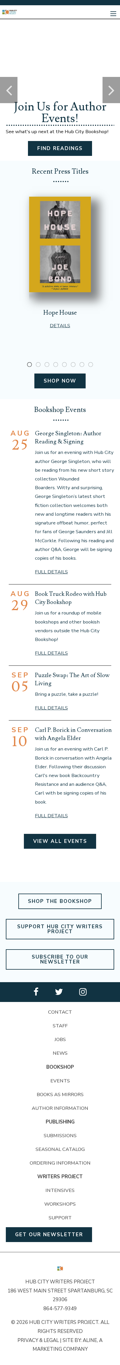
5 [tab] (64, 365)
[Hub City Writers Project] (9, 11)
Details (60, 325)
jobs (60, 1039)
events (60, 1080)
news (60, 1053)
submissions (60, 1135)
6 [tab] (73, 365)
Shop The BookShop (60, 901)
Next (111, 90)
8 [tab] (90, 365)
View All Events (60, 841)
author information (60, 1108)
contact (60, 1012)
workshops (60, 1204)
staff (60, 1025)
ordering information (60, 1163)
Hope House (60, 313)
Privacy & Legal (38, 1340)
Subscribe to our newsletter (60, 959)
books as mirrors (60, 1094)
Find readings (60, 148)
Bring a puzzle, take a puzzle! (66, 694)
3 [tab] (47, 365)
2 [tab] (38, 365)
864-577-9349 (60, 1308)
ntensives (61, 1190)
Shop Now (60, 381)
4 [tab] (56, 365)
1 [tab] (29, 365)
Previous (8, 90)
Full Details (51, 571)
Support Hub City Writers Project (60, 929)
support (60, 1217)
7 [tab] (82, 365)
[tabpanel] (60, 263)
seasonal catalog (60, 1149)
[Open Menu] (113, 13)
